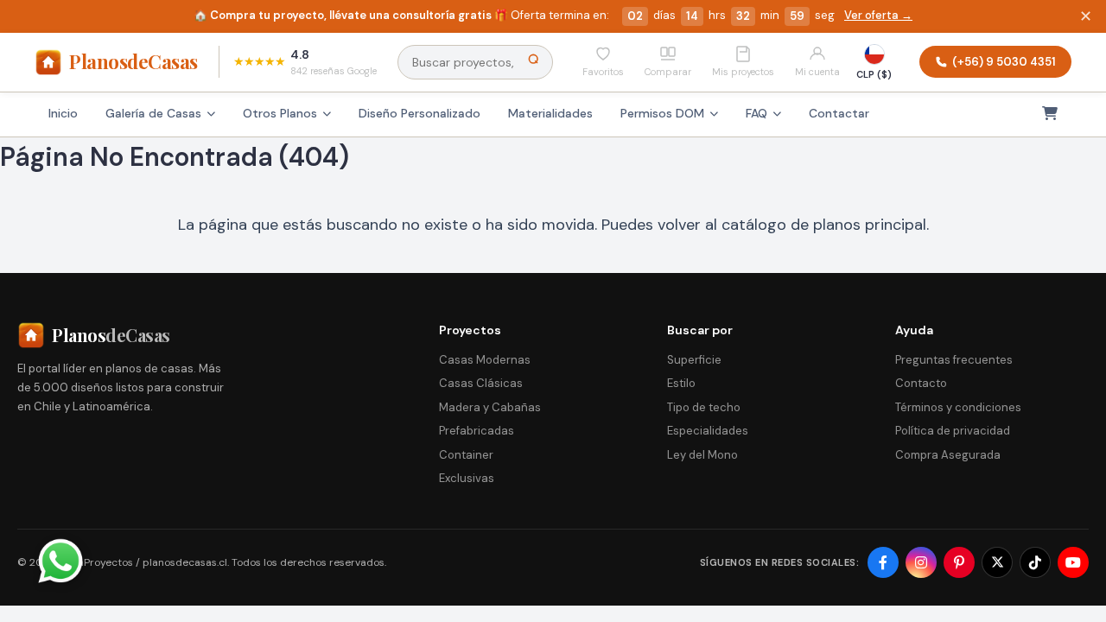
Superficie (694, 359)
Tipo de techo (704, 407)
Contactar (839, 113)
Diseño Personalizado (419, 113)
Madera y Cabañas (490, 407)
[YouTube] (1073, 562)
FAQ (756, 113)
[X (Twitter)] (997, 562)
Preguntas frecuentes (954, 359)
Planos (133, 61)
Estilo (681, 383)
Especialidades (707, 430)
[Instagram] (921, 562)
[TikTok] (1035, 562)
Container (466, 454)
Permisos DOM (662, 113)
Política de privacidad (952, 430)
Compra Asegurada (948, 454)
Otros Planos (280, 113)
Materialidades (550, 113)
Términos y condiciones (958, 407)
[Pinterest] (959, 562)
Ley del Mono (702, 454)
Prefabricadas (476, 430)
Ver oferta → (878, 15)
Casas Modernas (485, 359)
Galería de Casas (153, 113)
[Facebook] (883, 562)
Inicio (63, 113)
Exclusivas (466, 478)
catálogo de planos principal (823, 224)
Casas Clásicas (481, 383)
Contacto (921, 383)
